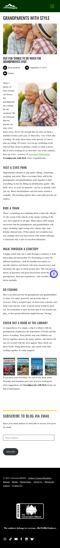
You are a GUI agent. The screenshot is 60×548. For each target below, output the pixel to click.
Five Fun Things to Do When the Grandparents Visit (22, 60)
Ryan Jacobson (14, 67)
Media (15, 481)
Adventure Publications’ (39, 154)
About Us (37, 481)
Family (11, 73)
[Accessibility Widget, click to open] (54, 274)
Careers (6, 485)
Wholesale (49, 481)
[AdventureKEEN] (10, 7)
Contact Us (17, 485)
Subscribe (10, 451)
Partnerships (25, 481)
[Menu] (52, 6)
